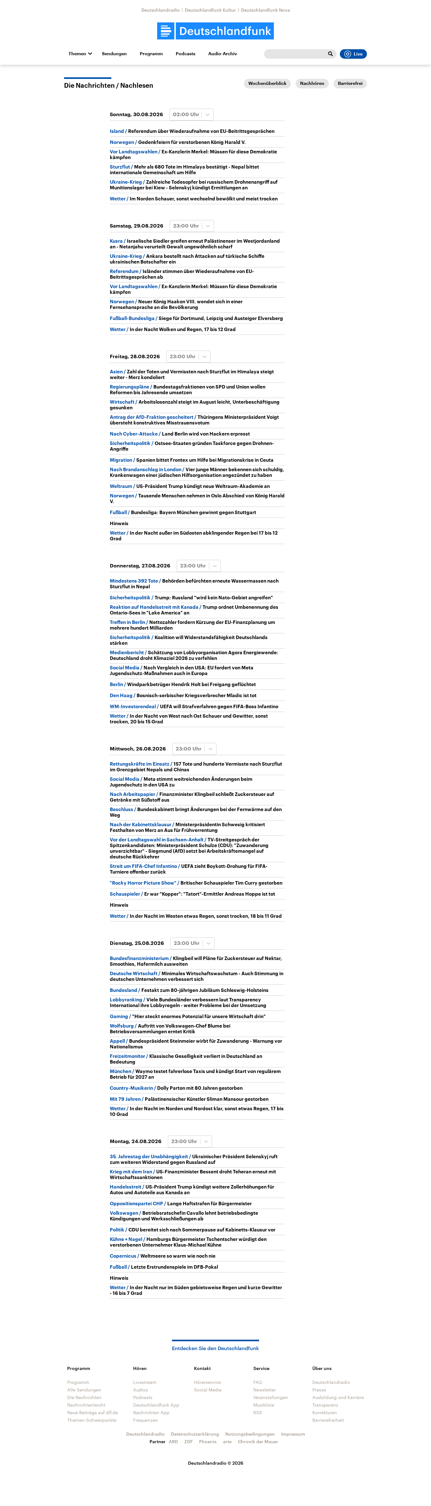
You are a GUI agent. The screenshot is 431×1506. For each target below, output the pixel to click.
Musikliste (263, 1405)
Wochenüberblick (267, 83)
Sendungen (114, 53)
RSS (257, 1412)
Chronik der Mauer (258, 1441)
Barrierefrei (350, 83)
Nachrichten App (151, 1412)
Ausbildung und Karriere (338, 1397)
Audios (140, 1389)
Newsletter (264, 1389)
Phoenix (208, 1441)
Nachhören (312, 83)
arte (227, 1441)
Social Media (207, 1389)
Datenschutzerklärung (195, 1434)
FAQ (257, 1382)
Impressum (293, 1434)
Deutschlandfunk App (156, 1405)
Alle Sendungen (84, 1389)
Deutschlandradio (160, 10)
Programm (151, 53)
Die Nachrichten (84, 1397)
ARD (173, 1441)
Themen (77, 53)
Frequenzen (145, 1420)
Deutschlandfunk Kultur (210, 10)
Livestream (144, 1382)
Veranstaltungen (270, 1397)
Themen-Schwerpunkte (91, 1420)
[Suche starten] (330, 54)
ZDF (188, 1441)
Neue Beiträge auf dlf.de (92, 1412)
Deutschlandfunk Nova (265, 10)
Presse (319, 1389)
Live (358, 54)
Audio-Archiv (222, 53)
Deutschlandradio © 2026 (215, 1463)
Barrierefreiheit (328, 1420)
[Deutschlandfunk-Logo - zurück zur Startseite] (215, 31)
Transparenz (325, 1405)
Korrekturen (324, 1412)
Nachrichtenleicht (86, 1405)
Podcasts (185, 53)
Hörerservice (207, 1382)
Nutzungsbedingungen (250, 1434)
